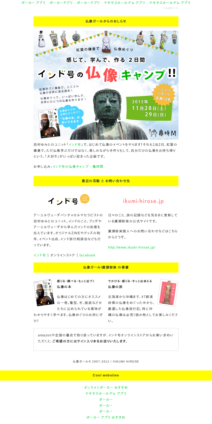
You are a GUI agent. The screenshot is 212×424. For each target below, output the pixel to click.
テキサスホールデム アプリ (124, 3)
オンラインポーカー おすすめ (106, 387)
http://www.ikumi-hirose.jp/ (131, 247)
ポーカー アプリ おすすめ (106, 417)
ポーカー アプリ (34, 3)
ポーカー (106, 399)
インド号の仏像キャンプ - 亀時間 (78, 166)
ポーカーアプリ (61, 3)
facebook (88, 255)
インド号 (75, 144)
